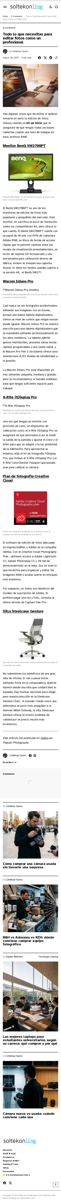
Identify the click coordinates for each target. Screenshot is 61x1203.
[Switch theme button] (50, 7)
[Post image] (30, 835)
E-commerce (16, 16)
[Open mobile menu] (5, 7)
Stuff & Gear (9, 1154)
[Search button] (56, 7)
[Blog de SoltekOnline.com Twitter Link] (9, 1183)
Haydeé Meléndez (14, 956)
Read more (8, 762)
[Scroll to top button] (55, 1184)
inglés (44, 738)
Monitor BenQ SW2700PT (24, 145)
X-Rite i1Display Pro (20, 397)
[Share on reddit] (50, 57)
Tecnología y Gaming (48, 956)
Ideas (6, 1168)
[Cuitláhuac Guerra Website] (34, 755)
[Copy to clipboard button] (56, 57)
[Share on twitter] (45, 57)
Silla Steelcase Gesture (23, 611)
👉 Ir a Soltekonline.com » (16, 1175)
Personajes (8, 1171)
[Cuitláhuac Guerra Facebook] (30, 755)
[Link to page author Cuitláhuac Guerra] (5, 755)
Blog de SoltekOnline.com (23, 1198)
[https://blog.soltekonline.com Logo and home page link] (26, 7)
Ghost (5, 1198)
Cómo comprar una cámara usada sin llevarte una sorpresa (29, 865)
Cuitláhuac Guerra (19, 51)
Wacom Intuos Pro (18, 281)
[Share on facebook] (39, 57)
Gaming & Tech (10, 1164)
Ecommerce (8, 1157)
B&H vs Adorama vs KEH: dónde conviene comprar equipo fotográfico (28, 940)
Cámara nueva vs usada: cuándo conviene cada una (28, 1115)
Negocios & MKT (11, 1161)
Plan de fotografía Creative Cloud (26, 478)
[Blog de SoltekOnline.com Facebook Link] (5, 1183)
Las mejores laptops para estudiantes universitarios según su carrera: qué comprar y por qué (30, 1040)
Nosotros (7, 1150)
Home (5, 16)
